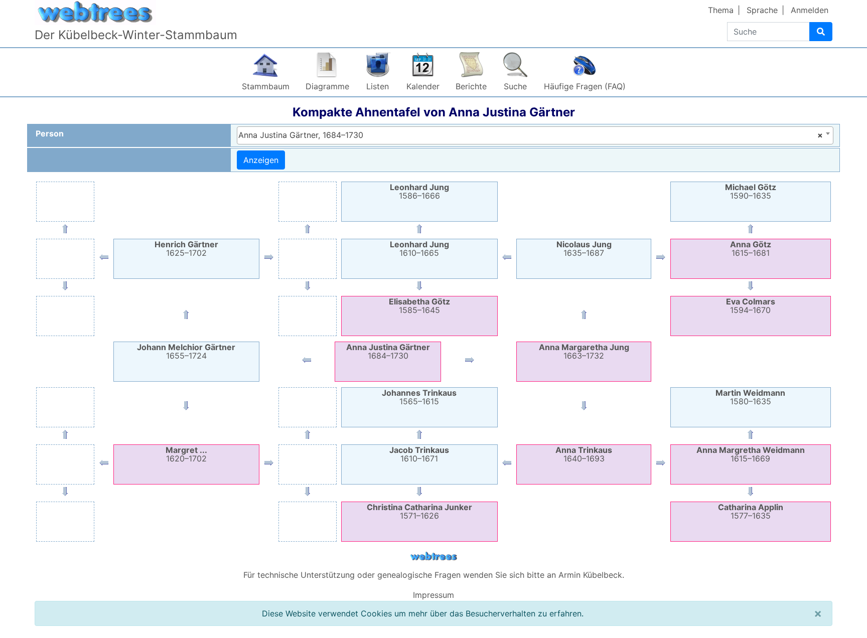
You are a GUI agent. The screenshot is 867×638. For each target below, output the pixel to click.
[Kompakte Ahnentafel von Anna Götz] (661, 259)
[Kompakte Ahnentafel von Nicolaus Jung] (584, 316)
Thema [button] (721, 10)
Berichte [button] (471, 86)
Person (50, 133)
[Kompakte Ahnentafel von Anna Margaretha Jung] (470, 362)
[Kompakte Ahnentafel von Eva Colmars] (751, 288)
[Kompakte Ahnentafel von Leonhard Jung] (419, 231)
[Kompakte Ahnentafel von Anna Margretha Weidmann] (661, 465)
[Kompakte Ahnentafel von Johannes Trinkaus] (419, 436)
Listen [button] (377, 86)
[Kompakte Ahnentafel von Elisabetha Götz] (419, 288)
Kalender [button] (423, 86)
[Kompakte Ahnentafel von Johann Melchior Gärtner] (307, 362)
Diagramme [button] (327, 86)
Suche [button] (515, 86)
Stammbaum (266, 86)
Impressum (433, 595)
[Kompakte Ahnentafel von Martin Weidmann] (751, 436)
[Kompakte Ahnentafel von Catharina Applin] (751, 494)
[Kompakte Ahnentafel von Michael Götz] (751, 231)
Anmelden (809, 10)
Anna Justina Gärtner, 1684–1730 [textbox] (530, 135)
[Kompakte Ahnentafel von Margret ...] (186, 408)
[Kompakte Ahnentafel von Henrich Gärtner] (186, 316)
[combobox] (535, 135)
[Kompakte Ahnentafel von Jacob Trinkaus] (507, 465)
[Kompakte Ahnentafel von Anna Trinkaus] (584, 408)
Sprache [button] (762, 10)
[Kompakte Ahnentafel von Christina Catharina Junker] (419, 494)
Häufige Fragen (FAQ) (585, 86)
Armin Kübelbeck (590, 575)
